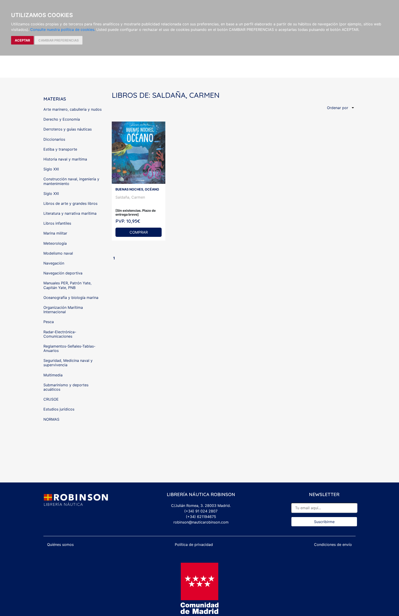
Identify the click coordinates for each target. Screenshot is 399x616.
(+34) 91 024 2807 (201, 511)
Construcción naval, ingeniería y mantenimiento (71, 181)
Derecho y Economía (61, 119)
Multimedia (53, 375)
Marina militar (55, 233)
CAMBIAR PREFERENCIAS (58, 40)
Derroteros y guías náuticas (67, 129)
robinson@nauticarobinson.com (201, 522)
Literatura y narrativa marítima (70, 213)
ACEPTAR (22, 40)
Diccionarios (54, 139)
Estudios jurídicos (58, 409)
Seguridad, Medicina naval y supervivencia (68, 362)
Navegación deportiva (62, 273)
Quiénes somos (60, 544)
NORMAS (51, 419)
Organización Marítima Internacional (63, 309)
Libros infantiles (57, 223)
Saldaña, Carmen (130, 197)
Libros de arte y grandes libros (70, 203)
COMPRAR (139, 232)
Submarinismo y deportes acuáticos (65, 387)
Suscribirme (324, 521)
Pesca (48, 321)
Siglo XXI (51, 169)
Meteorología (55, 243)
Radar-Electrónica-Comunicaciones (59, 334)
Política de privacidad (194, 544)
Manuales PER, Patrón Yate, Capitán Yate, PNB (67, 285)
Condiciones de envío (333, 544)
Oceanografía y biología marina (70, 297)
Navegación (53, 263)
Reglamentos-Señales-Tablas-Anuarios (69, 348)
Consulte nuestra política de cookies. (62, 29)
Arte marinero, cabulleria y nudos (72, 109)
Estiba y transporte (60, 149)
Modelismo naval (58, 253)
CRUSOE (51, 399)
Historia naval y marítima (65, 159)
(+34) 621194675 (201, 516)
